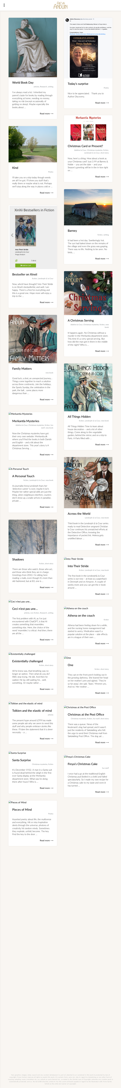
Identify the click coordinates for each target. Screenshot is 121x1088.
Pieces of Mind (22, 809)
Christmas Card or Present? (85, 146)
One (70, 665)
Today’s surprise (78, 83)
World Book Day (22, 82)
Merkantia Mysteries (25, 421)
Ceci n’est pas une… (25, 608)
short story (104, 153)
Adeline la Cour (80, 150)
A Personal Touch (23, 476)
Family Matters (22, 368)
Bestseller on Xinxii (24, 274)
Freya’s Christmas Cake (83, 764)
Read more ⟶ (46, 114)
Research (43, 87)
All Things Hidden (79, 416)
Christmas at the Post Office (86, 714)
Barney (72, 230)
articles (36, 87)
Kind (15, 167)
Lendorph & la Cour (92, 153)
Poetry (106, 88)
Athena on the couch (81, 615)
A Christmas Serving (81, 320)
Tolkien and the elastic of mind (32, 710)
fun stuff (96, 719)
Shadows (18, 559)
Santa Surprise (21, 760)
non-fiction (34, 613)
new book (49, 373)
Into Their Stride (78, 566)
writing (50, 87)
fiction (105, 150)
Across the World (79, 513)
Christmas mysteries (94, 150)
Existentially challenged (27, 661)
